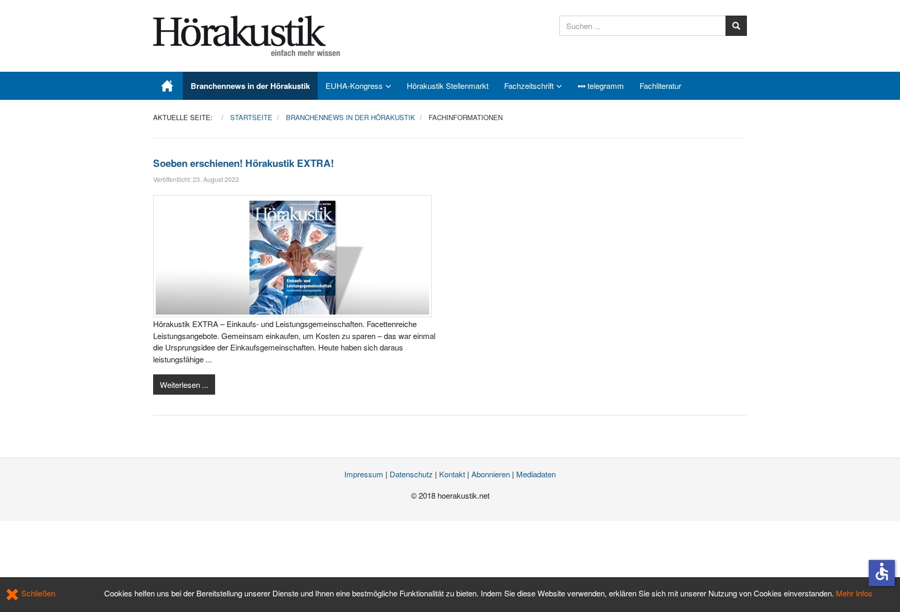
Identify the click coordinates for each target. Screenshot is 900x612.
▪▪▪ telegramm (601, 85)
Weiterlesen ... (184, 384)
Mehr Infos (854, 593)
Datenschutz (411, 473)
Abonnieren (490, 473)
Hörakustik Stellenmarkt (448, 85)
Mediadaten (536, 473)
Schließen (37, 593)
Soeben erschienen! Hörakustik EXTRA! (243, 163)
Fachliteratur (660, 85)
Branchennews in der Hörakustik (250, 86)
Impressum (363, 473)
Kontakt (452, 473)
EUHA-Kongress (354, 85)
